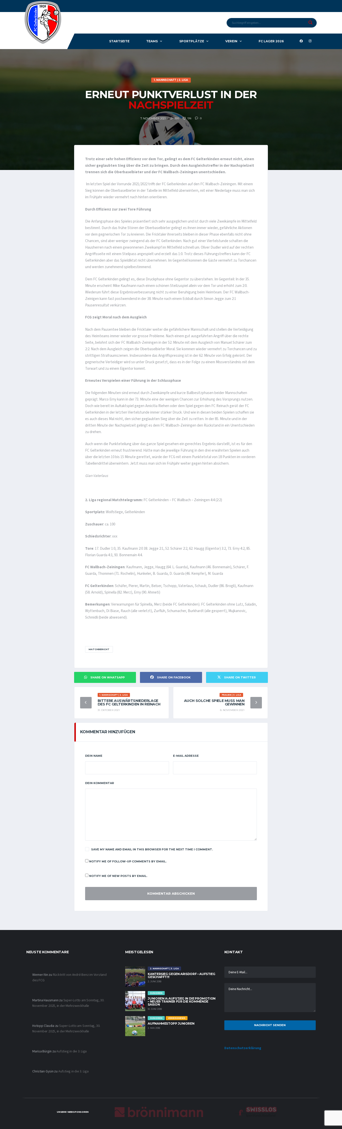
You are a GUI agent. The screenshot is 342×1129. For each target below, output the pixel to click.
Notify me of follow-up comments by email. (127, 861)
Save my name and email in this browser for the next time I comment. (152, 849)
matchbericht (99, 649)
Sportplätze (191, 41)
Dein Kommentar (99, 783)
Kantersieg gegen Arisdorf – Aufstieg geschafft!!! (181, 975)
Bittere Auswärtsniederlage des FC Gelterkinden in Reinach (129, 702)
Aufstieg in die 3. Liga (71, 1051)
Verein (231, 41)
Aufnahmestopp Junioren (171, 1023)
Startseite (119, 41)
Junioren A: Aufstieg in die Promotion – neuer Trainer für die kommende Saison (182, 1001)
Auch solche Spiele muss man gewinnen (214, 702)
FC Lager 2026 (271, 41)
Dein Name (93, 756)
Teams (152, 41)
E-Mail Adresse (186, 756)
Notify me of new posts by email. (118, 876)
